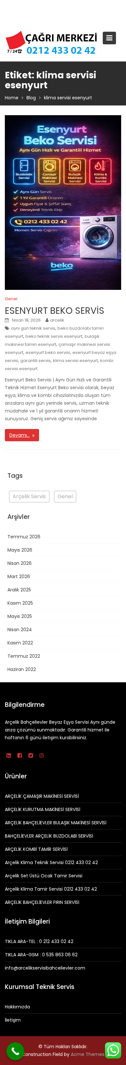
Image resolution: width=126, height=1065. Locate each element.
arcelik (57, 320)
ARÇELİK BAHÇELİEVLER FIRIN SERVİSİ (42, 902)
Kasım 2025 (20, 603)
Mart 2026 (18, 576)
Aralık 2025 (19, 590)
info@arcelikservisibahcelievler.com (45, 967)
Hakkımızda (17, 1007)
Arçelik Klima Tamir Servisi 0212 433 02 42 (51, 889)
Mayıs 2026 (19, 550)
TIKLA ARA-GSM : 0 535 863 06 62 (41, 954)
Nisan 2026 (19, 563)
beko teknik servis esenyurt (54, 336)
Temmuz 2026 (23, 536)
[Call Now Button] (15, 1051)
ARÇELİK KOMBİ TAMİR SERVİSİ (36, 849)
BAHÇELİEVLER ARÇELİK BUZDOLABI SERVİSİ (49, 836)
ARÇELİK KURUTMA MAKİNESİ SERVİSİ (42, 809)
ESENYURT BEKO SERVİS (54, 310)
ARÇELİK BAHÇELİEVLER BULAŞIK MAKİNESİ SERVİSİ (55, 822)
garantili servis (35, 360)
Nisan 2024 (19, 629)
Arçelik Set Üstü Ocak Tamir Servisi (43, 876)
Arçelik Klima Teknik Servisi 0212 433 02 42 (51, 862)
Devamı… (19, 435)
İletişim (13, 1020)
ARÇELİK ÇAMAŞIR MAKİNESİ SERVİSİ (42, 796)
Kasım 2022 (20, 643)
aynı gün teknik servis (33, 328)
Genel (11, 299)
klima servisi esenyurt (75, 360)
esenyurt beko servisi (48, 352)
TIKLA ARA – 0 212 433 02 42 (58, 7)
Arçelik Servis (29, 496)
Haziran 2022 (21, 669)
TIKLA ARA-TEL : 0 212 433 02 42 (39, 941)
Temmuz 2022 (23, 656)
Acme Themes (87, 1054)
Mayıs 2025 (19, 616)
